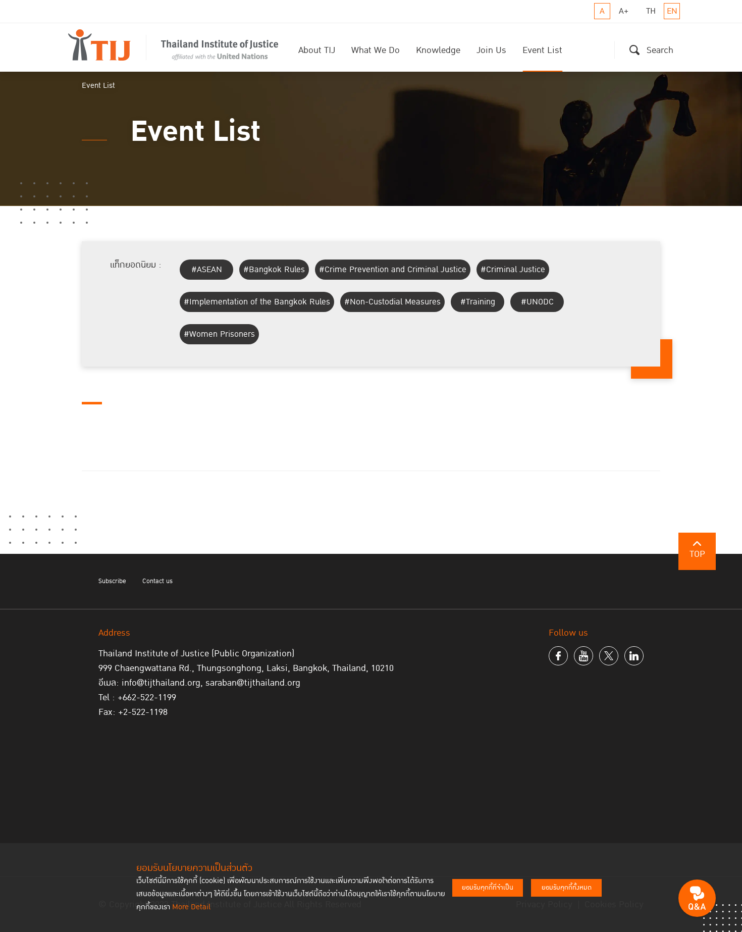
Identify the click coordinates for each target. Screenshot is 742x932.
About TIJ (316, 50)
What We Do (375, 50)
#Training (477, 301)
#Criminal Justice (513, 269)
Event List (542, 50)
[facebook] (558, 655)
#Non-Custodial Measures (392, 301)
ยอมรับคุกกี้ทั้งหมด (567, 888)
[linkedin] (634, 655)
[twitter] (608, 655)
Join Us (491, 50)
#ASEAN (206, 269)
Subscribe (112, 581)
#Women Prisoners (219, 334)
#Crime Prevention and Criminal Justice (392, 269)
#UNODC (537, 301)
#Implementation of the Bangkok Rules (257, 301)
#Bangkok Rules (274, 269)
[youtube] (583, 655)
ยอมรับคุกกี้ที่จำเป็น (487, 888)
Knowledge (438, 50)
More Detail (191, 907)
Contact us (157, 581)
